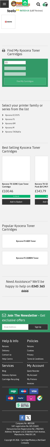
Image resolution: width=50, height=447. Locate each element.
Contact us (6, 355)
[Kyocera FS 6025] (9, 241)
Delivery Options (9, 375)
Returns (5, 346)
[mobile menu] (4, 4)
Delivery (5, 350)
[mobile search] (39, 5)
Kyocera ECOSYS (12, 115)
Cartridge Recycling (10, 379)
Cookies (30, 350)
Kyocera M (9, 128)
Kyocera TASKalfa (13, 132)
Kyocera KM (10, 123)
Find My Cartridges (25, 81)
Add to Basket (16, 202)
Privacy (30, 355)
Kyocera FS (10, 119)
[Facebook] (22, 417)
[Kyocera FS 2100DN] (9, 258)
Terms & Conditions (35, 359)
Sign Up (38, 327)
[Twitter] (28, 417)
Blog (4, 371)
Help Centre (7, 359)
